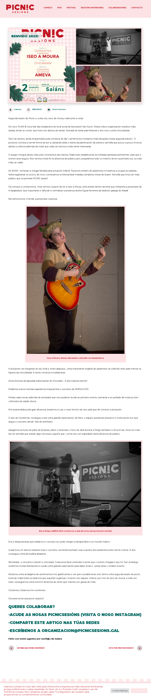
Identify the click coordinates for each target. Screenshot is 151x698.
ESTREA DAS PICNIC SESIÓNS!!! (31, 648)
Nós (59, 8)
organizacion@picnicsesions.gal (80, 630)
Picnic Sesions (59, 109)
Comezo (48, 8)
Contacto (137, 8)
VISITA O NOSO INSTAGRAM (111, 614)
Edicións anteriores (92, 8)
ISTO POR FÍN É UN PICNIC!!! (121, 648)
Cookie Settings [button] (120, 690)
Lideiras (17, 109)
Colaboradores (117, 8)
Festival (71, 8)
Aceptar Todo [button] (139, 690)
